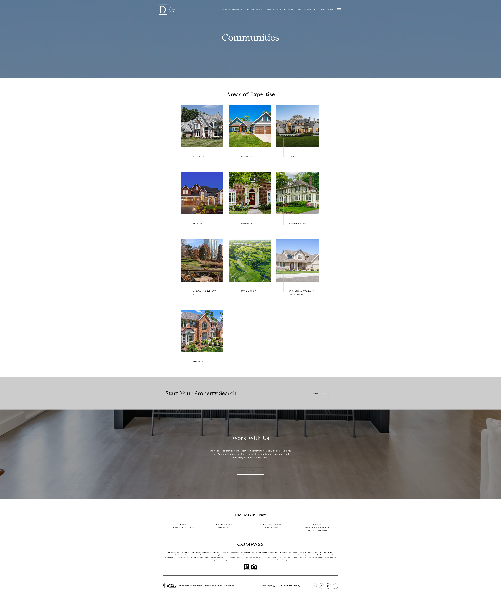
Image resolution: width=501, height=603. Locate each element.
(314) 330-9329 (224, 527)
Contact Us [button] (250, 471)
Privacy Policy (292, 585)
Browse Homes (319, 393)
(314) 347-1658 (271, 527)
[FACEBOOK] (314, 585)
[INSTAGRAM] (321, 585)
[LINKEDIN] (328, 585)
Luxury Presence (224, 585)
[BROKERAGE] (335, 585)
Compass (224, 552)
